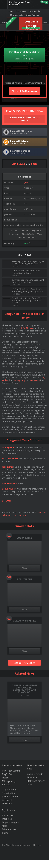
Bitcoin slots (21, 11)
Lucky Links (24, 538)
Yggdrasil (7, 800)
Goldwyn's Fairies (24, 621)
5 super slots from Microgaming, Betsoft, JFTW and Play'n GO (24, 689)
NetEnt (5, 777)
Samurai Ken (34, 380)
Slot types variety (36, 780)
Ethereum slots (16, 15)
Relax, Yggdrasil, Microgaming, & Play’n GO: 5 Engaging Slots (28, 262)
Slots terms (33, 777)
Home (10, 11)
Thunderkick (8, 793)
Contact (38, 845)
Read (24, 739)
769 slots (44, 2)
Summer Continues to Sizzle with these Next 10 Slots (28, 281)
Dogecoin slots (35, 11)
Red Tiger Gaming (11, 770)
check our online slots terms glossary (24, 513)
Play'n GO (7, 774)
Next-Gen (7, 803)
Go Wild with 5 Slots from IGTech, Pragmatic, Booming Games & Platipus (28, 300)
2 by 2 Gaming (9, 789)
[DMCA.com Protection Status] (24, 856)
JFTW (26, 182)
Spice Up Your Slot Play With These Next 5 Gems (26, 271)
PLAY (24, 568)
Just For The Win (26, 328)
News (30, 784)
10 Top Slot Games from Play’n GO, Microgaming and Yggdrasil (27, 290)
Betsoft (6, 784)
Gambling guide (35, 773)
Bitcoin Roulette (32, 15)
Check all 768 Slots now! (25, 91)
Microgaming (19, 380)
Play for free (24, 55)
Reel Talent (24, 579)
